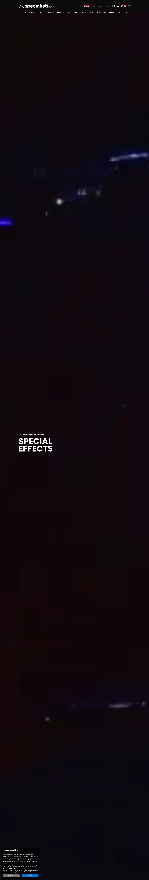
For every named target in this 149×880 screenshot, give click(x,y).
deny (4, 866)
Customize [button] (11, 875)
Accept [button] (30, 875)
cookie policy (14, 861)
